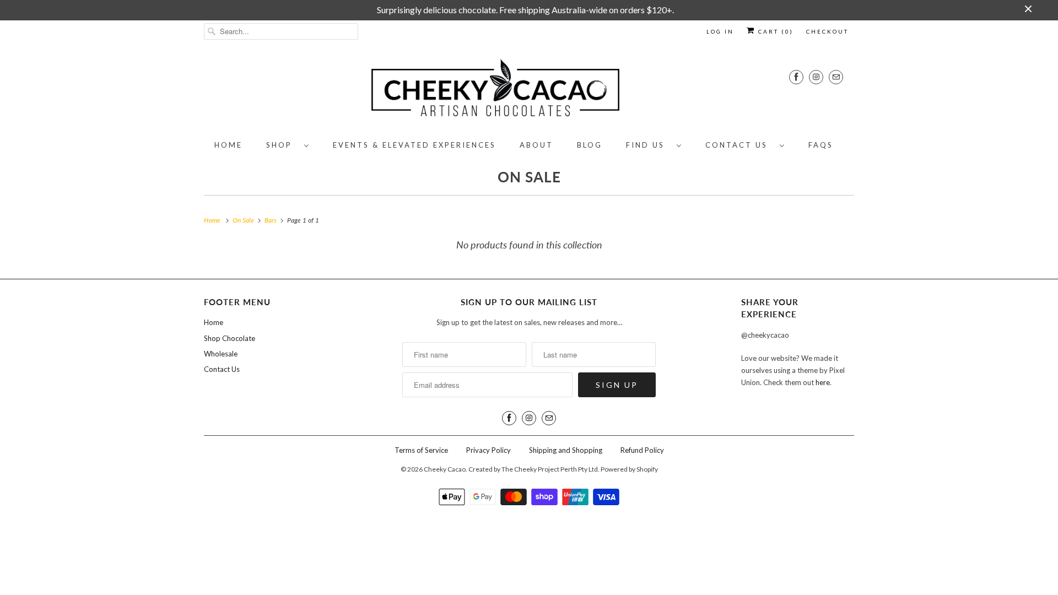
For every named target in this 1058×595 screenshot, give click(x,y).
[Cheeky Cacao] (529, 89)
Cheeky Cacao (445, 469)
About (536, 144)
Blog (589, 144)
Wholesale (220, 353)
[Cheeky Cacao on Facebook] (796, 76)
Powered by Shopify (629, 469)
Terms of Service (421, 450)
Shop (282, 144)
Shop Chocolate (229, 338)
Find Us (648, 144)
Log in (720, 31)
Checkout (827, 31)
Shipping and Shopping (565, 450)
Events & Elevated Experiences (414, 144)
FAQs (820, 144)
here (823, 382)
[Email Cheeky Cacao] (836, 76)
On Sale (529, 177)
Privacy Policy (488, 450)
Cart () (774, 31)
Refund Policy (642, 450)
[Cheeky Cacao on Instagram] (816, 76)
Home (228, 144)
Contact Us (739, 144)
